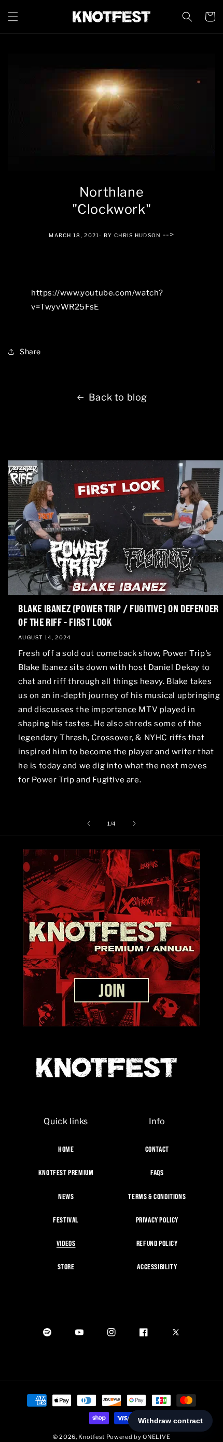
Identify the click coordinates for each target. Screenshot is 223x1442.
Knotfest (91, 1436)
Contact (157, 1149)
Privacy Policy (157, 1220)
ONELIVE (156, 1436)
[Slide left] (88, 823)
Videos (66, 1243)
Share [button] (30, 351)
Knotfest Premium (66, 1172)
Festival (66, 1220)
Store (66, 1267)
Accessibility (157, 1267)
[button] (13, 16)
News (66, 1196)
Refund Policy (157, 1243)
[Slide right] (134, 823)
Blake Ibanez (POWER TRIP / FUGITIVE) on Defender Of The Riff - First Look (118, 615)
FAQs (156, 1172)
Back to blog (118, 397)
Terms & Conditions (157, 1196)
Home (66, 1149)
